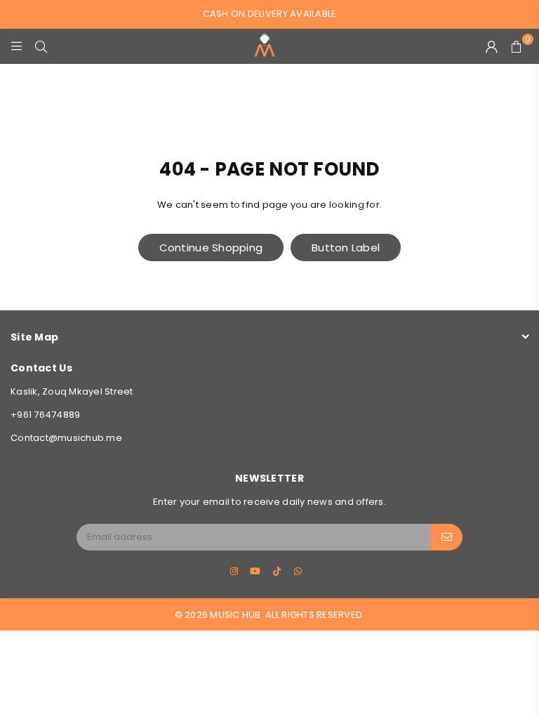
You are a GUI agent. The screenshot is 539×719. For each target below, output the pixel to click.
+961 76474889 (45, 414)
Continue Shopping (210, 247)
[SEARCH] (41, 46)
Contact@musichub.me (66, 437)
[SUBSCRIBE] (447, 537)
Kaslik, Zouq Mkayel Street (72, 391)
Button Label (346, 247)
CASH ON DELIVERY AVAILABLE (270, 13)
